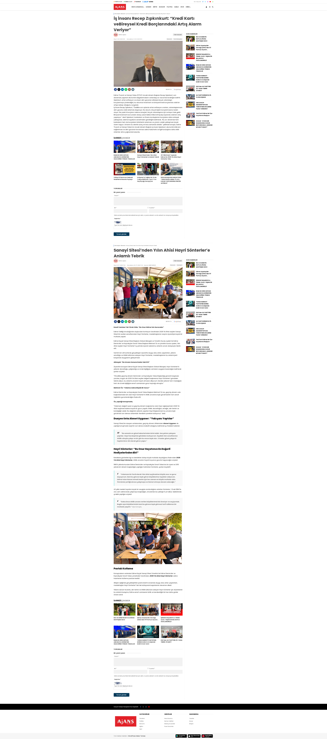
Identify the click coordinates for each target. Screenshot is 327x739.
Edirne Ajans (122, 35)
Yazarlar (191, 718)
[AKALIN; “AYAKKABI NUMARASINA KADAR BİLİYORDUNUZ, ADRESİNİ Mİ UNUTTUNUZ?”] (190, 125)
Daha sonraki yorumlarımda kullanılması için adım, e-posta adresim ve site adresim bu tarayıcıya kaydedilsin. (146, 215)
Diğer (187, 7)
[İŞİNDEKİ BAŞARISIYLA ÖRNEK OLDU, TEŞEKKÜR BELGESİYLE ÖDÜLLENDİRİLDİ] (190, 58)
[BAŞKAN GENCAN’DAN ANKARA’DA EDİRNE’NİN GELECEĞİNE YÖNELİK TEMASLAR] (124, 147)
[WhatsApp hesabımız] (212, 2)
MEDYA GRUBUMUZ (137, 7)
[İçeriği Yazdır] (132, 89)
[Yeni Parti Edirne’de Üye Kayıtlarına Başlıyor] (190, 118)
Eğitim (155, 7)
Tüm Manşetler (178, 39)
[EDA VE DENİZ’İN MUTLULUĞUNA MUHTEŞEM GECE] (190, 41)
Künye (191, 721)
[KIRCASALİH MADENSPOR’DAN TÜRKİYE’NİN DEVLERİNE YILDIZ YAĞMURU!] (190, 107)
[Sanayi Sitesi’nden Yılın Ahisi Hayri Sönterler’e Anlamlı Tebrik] (148, 147)
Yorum (116, 195)
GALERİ (118, 1)
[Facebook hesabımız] (140, 707)
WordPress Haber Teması (136, 736)
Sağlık (176, 7)
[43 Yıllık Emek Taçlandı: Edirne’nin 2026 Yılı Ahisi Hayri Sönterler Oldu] (172, 147)
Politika (169, 7)
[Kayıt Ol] (207, 6)
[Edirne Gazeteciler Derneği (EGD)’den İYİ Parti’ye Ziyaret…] (190, 50)
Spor (182, 7)
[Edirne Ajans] (120, 9)
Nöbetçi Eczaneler (169, 724)
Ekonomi (162, 7)
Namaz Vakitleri (168, 721)
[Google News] (177, 89)
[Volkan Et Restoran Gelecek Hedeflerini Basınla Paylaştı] (124, 169)
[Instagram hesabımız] (207, 2)
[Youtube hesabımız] (210, 2)
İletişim (191, 724)
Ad (115, 208)
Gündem (148, 7)
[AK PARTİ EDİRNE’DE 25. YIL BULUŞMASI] (190, 99)
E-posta (152, 208)
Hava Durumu (168, 718)
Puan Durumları (168, 726)
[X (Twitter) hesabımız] (205, 2)
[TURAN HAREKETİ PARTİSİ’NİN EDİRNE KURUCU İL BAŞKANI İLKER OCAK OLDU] (190, 80)
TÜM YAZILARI (178, 35)
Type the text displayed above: (123, 225)
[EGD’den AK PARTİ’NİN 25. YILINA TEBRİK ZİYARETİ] (190, 91)
